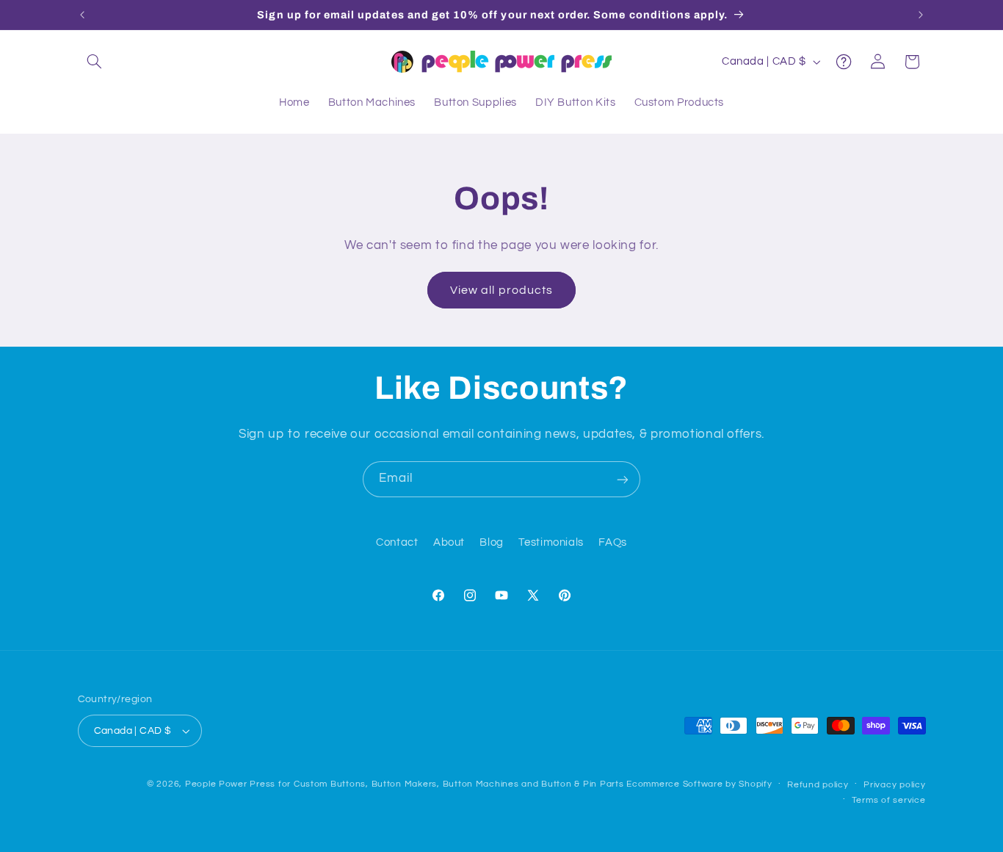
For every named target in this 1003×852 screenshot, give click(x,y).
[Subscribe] (623, 479)
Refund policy (818, 785)
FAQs (612, 543)
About (449, 543)
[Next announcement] (921, 14)
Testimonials (551, 543)
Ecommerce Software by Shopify (699, 784)
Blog (491, 543)
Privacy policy (894, 785)
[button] (95, 62)
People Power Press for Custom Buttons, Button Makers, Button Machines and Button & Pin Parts (404, 784)
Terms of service (889, 800)
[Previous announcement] (82, 14)
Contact (397, 543)
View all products (501, 290)
